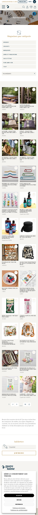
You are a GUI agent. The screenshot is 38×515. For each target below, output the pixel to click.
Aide (30, 1)
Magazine (22, 1)
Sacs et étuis (7, 58)
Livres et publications (10, 54)
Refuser (19, 500)
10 (25, 404)
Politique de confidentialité (19, 510)
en (34, 2)
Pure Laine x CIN (8, 62)
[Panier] (35, 7)
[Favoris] (31, 7)
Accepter (19, 495)
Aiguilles (6, 42)
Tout (5, 66)
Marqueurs (6, 50)
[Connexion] (27, 7)
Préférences (19, 504)
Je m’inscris (19, 453)
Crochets (6, 46)
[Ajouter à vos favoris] (16, 89)
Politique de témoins (19, 508)
